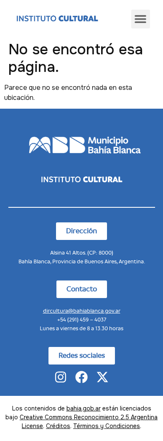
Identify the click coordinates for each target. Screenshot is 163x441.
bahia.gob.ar (83, 408)
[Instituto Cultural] (57, 18)
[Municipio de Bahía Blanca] (81, 144)
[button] (140, 19)
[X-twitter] (102, 377)
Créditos (58, 426)
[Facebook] (81, 377)
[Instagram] (60, 377)
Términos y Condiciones (106, 426)
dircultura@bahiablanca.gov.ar (81, 311)
